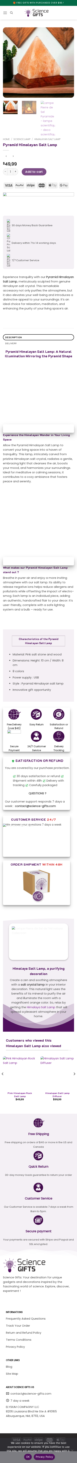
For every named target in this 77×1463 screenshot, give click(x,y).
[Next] (67, 62)
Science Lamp (21, 139)
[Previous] (9, 62)
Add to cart (34, 172)
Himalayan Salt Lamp (47, 139)
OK (28, 1456)
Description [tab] (13, 337)
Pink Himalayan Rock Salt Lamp (20, 1095)
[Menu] (5, 12)
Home (6, 139)
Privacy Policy (44, 1456)
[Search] (11, 12)
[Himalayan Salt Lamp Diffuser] (57, 1072)
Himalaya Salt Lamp (41, 1007)
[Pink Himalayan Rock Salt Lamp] (20, 1072)
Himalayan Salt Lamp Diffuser (57, 1095)
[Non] (72, 1452)
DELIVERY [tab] (11, 343)
